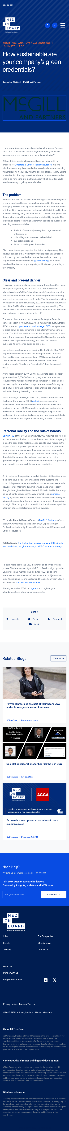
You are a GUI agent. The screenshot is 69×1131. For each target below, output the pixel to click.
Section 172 (8, 435)
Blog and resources (12, 979)
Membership (44, 942)
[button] (47, 25)
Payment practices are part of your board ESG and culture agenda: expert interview (33, 705)
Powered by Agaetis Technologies (34, 1127)
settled (35, 400)
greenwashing (41, 260)
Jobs (5, 936)
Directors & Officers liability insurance (33, 164)
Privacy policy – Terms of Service (19, 1004)
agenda (34, 588)
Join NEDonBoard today (28, 582)
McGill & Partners (47, 520)
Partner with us (10, 972)
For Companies (45, 936)
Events (6, 942)
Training (7, 949)
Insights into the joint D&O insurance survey (40, 546)
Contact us (43, 949)
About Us (7, 965)
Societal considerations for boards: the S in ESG (34, 763)
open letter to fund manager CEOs (35, 326)
